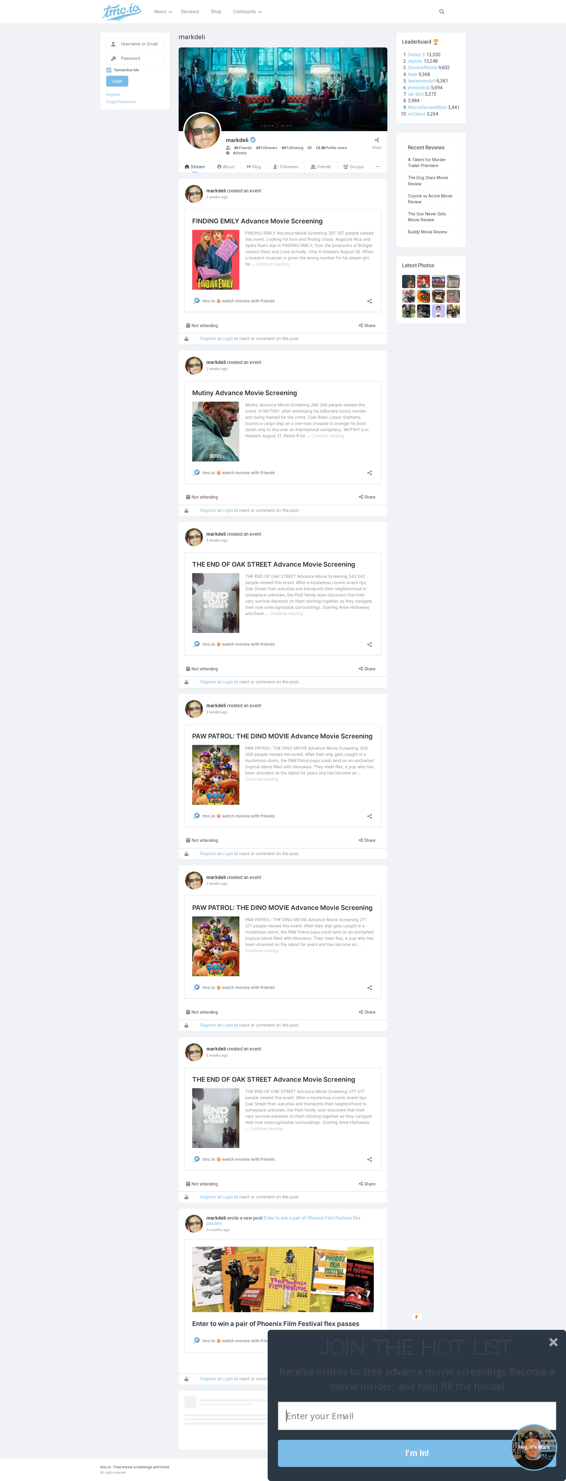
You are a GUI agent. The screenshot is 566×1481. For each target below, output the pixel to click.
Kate (412, 74)
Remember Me (126, 70)
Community (244, 11)
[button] (415, 1347)
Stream (198, 166)
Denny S (416, 54)
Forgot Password (121, 102)
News (160, 11)
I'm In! (417, 1453)
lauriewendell (421, 81)
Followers (289, 166)
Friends (324, 166)
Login (228, 338)
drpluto (415, 61)
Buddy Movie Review (427, 232)
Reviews (190, 11)
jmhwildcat (419, 87)
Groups (357, 166)
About (229, 166)
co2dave (417, 114)
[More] (378, 167)
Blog (256, 166)
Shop (216, 11)
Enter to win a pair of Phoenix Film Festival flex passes (283, 1220)
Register (208, 338)
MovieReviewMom (427, 107)
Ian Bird (416, 94)
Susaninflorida (422, 67)
